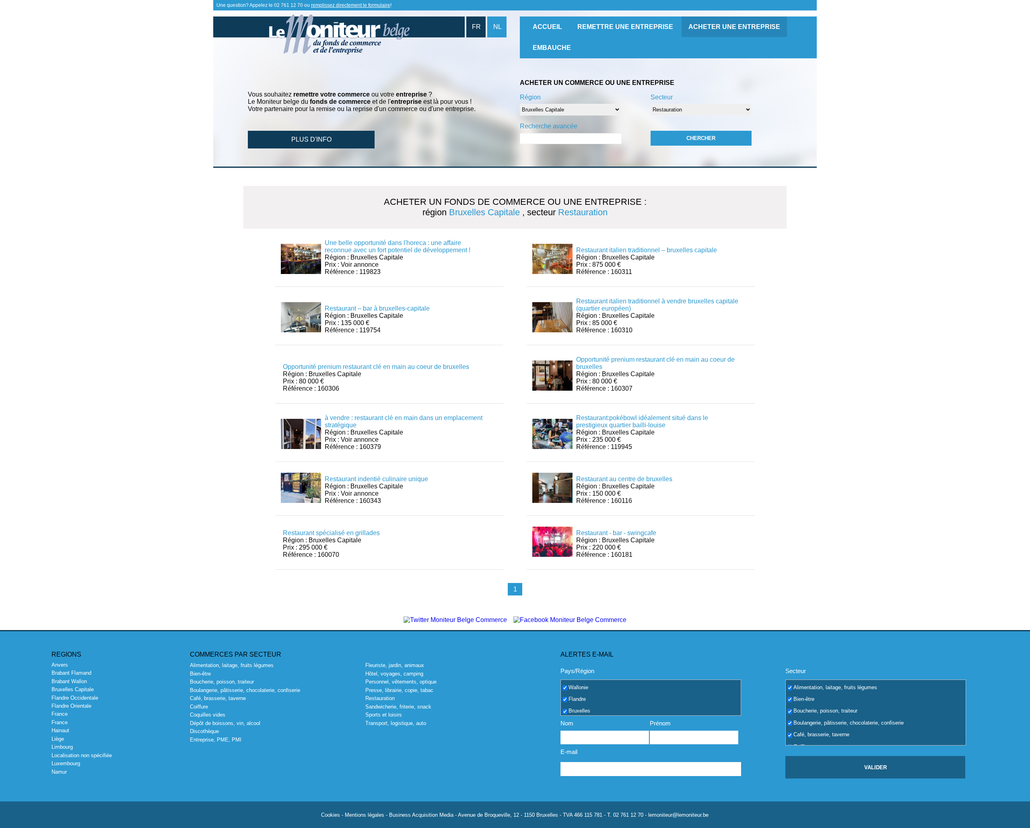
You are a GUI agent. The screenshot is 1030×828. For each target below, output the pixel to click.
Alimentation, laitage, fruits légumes (232, 665)
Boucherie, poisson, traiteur (222, 682)
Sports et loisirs (383, 715)
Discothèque (204, 731)
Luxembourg (66, 763)
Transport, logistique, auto (395, 723)
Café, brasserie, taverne (218, 698)
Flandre (577, 699)
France (60, 714)
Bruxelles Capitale (73, 689)
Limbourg (62, 747)
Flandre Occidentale (75, 698)
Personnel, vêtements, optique (401, 682)
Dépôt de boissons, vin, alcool (225, 723)
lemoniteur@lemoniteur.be (678, 815)
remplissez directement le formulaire (350, 5)
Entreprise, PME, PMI (215, 740)
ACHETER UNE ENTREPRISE (734, 26)
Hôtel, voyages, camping (394, 674)
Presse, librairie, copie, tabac (399, 690)
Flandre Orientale (71, 706)
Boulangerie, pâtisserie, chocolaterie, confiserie (245, 690)
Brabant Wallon (69, 681)
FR (476, 26)
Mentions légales (364, 815)
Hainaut (60, 730)
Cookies (330, 815)
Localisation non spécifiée (82, 755)
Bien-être (200, 674)
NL (497, 26)
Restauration (380, 698)
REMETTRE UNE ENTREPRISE (625, 26)
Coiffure (199, 707)
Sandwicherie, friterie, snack (398, 707)
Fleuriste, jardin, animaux (394, 665)
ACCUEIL (547, 26)
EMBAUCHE (552, 47)
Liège (58, 739)
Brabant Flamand (71, 673)
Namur (59, 772)
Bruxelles (579, 711)
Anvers (60, 665)
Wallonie (578, 687)
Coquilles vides (207, 715)
